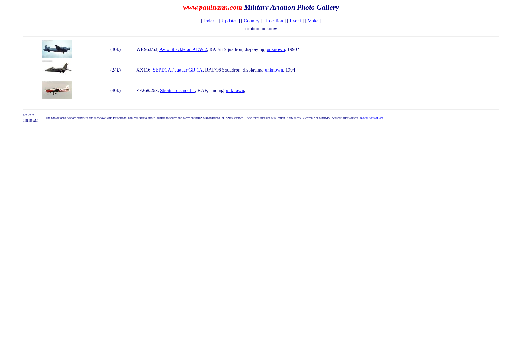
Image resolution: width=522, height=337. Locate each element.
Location (274, 20)
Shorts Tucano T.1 (177, 90)
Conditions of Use (372, 117)
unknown (276, 49)
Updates (229, 20)
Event (295, 20)
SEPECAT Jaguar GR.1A (178, 69)
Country (251, 20)
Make (313, 20)
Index (209, 20)
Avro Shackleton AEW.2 (183, 49)
